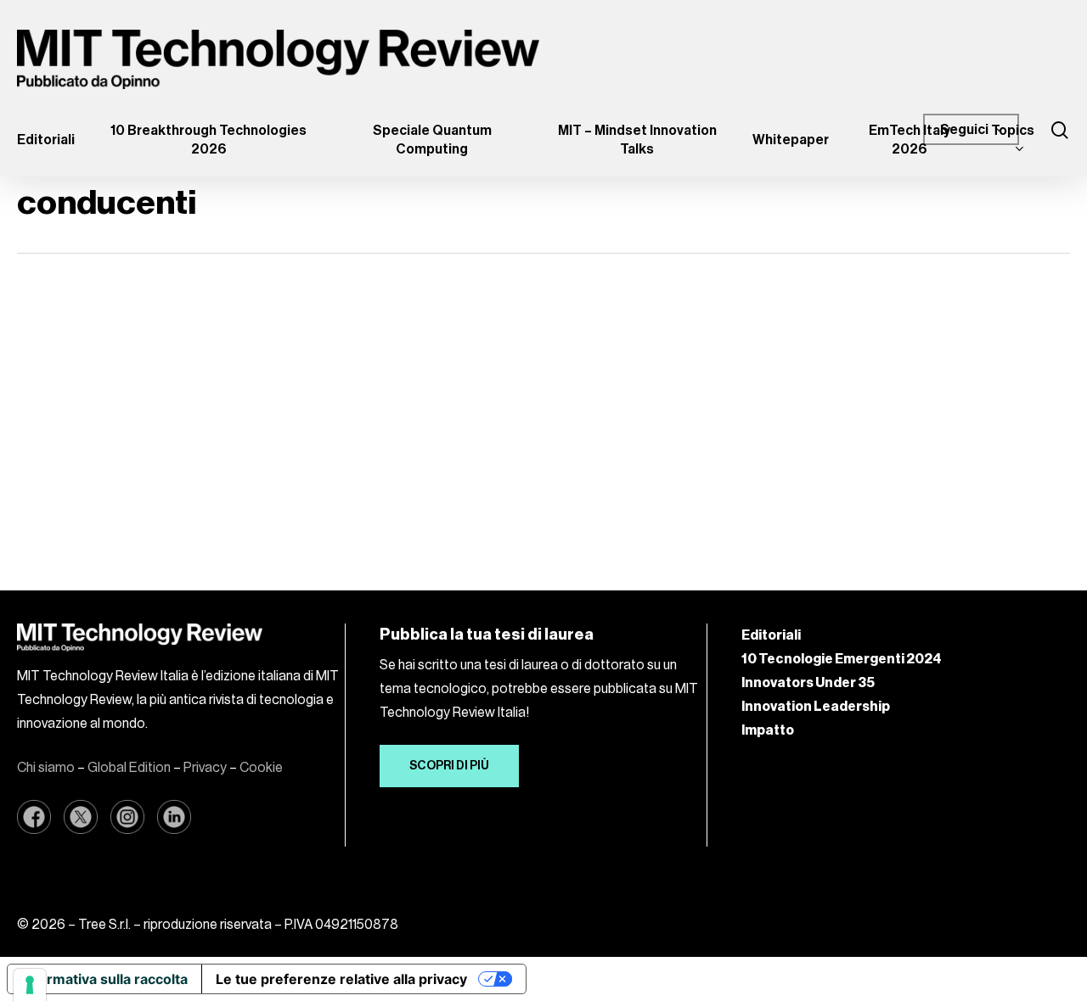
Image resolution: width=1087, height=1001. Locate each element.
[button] (449, 766)
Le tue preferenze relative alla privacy (341, 978)
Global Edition (129, 768)
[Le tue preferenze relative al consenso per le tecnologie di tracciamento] (30, 985)
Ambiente (81, 331)
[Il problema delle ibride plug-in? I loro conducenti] (181, 414)
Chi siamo (46, 768)
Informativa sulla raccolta (104, 978)
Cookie (261, 768)
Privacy (205, 768)
